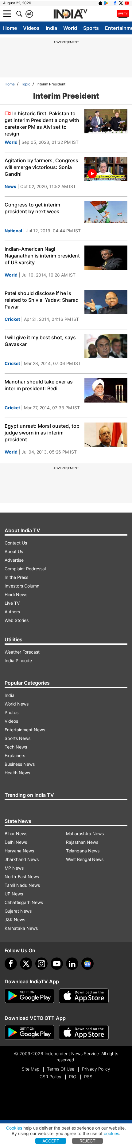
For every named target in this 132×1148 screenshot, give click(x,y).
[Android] (106, 3)
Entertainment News (25, 729)
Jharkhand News (22, 859)
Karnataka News (21, 928)
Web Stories (17, 620)
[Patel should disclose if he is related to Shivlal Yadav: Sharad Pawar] (105, 302)
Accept (50, 1140)
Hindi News (16, 594)
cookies (111, 1133)
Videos (31, 28)
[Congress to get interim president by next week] (105, 213)
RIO (72, 1076)
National (13, 230)
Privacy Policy (96, 1068)
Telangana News (82, 850)
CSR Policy (50, 1076)
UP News (14, 893)
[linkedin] (72, 963)
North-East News (22, 876)
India (51, 28)
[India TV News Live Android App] (29, 996)
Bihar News (16, 833)
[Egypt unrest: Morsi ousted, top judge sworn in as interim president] (105, 435)
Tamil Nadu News (22, 885)
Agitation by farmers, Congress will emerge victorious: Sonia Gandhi (41, 167)
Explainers (15, 755)
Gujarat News (18, 911)
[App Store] (84, 996)
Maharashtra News (85, 833)
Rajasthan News (82, 842)
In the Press (16, 577)
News (10, 186)
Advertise (14, 560)
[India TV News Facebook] (115, 3)
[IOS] (100, 3)
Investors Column (22, 585)
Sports (91, 28)
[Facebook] (11, 963)
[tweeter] (26, 963)
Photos (11, 712)
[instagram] (41, 963)
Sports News (17, 738)
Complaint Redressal (25, 568)
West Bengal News (84, 859)
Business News (20, 764)
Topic (25, 84)
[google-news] (87, 963)
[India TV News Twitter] (121, 3)
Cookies (14, 1127)
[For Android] (29, 1032)
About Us (14, 551)
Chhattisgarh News (24, 902)
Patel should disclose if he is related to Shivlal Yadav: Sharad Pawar (42, 300)
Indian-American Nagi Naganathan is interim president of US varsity (42, 255)
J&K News (15, 919)
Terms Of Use (60, 1068)
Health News (17, 772)
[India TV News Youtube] (127, 3)
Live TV (12, 603)
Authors (12, 611)
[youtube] (57, 963)
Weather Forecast (22, 652)
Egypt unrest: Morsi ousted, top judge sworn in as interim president (42, 432)
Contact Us (16, 542)
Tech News (16, 746)
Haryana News (19, 850)
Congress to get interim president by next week (32, 208)
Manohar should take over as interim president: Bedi (39, 385)
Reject (87, 1140)
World (70, 28)
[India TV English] (70, 14)
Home (10, 28)
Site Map (30, 1068)
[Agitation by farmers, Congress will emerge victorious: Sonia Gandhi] (105, 169)
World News (17, 703)
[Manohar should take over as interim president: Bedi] (105, 390)
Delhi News (16, 842)
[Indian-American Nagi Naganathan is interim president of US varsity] (105, 258)
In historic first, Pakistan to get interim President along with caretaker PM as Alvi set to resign (42, 123)
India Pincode (18, 660)
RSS (88, 1076)
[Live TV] (123, 14)
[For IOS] (84, 1032)
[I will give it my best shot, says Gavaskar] (105, 346)
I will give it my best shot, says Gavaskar (40, 340)
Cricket (12, 319)
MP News (14, 868)
